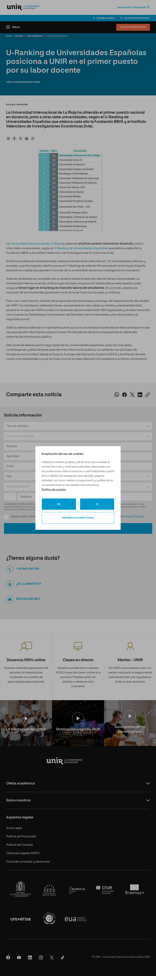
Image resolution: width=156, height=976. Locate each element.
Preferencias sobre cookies (78, 518)
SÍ (97, 504)
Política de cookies (53, 489)
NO (58, 504)
